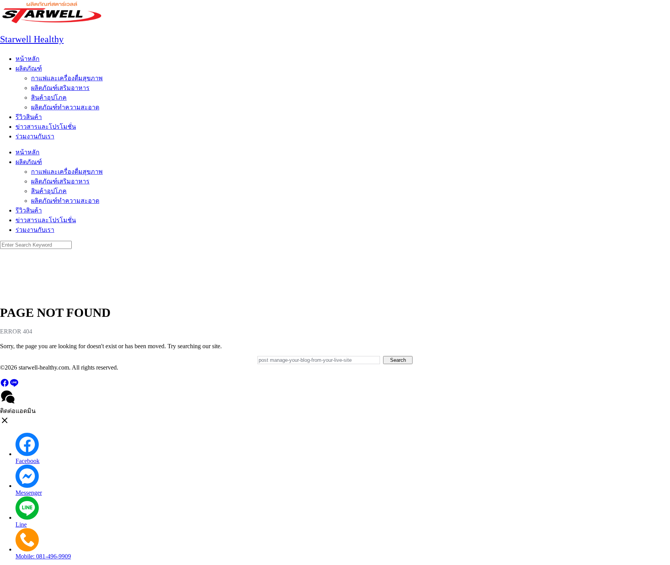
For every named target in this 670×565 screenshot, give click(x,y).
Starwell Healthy (32, 39)
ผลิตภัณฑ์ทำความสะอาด (65, 107)
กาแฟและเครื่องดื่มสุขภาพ (67, 78)
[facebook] (4, 385)
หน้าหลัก (28, 58)
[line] (14, 385)
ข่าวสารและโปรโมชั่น (46, 126)
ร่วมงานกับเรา (35, 136)
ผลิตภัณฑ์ (29, 68)
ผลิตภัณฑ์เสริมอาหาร (60, 88)
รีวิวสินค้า (29, 117)
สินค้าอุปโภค (49, 97)
